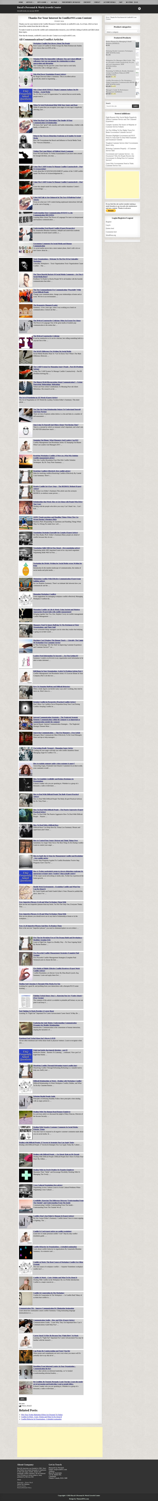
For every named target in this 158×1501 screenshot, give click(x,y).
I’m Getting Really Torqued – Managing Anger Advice (53, 748)
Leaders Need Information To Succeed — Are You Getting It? (55, 656)
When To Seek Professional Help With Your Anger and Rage (55, 105)
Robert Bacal (60, 21)
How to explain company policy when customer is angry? (54, 763)
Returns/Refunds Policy (24, 1488)
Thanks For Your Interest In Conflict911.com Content (60, 18)
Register (108, 222)
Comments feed (111, 232)
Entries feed (110, 228)
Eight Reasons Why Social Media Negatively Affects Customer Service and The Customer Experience (121, 119)
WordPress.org (111, 235)
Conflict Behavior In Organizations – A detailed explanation (55, 1247)
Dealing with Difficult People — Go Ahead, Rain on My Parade (56, 1154)
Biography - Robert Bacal (25, 1482)
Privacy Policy (21, 1486)
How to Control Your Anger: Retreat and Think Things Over (55, 840)
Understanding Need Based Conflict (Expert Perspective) (54, 228)
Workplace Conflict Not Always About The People (51, 43)
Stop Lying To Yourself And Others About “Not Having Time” (56, 425)
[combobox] (122, 31)
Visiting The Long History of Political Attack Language (53, 151)
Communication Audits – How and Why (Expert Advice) (53, 1320)
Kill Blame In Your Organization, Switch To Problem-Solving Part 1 (58, 671)
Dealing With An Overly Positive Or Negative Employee (53, 1170)
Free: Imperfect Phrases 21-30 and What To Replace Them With (42, 914)
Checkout (87, 2)
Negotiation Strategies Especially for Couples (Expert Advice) (55, 532)
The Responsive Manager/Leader (45, 305)
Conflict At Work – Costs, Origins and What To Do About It (55, 1277)
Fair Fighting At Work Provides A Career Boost (36, 1011)
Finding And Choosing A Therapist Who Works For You (39, 984)
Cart (120, 2)
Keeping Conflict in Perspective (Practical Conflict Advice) (54, 702)
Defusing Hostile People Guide (44, 1096)
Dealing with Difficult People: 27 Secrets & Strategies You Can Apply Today (46, 1142)
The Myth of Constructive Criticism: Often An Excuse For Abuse (57, 320)
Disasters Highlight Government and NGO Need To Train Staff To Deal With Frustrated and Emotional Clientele (121, 138)
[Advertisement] (60, 1442)
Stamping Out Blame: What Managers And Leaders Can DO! (55, 440)
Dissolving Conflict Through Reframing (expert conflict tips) (55, 1065)
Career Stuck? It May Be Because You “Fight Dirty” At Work (55, 1335)
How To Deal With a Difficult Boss (45, 825)
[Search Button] (139, 8)
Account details (110, 2)
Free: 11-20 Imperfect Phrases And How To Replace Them (40, 926)
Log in (108, 225)
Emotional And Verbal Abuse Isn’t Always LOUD (37, 1038)
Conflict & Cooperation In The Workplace (48, 1293)
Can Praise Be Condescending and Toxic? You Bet (51, 1351)
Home (21, 2)
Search (108, 103)
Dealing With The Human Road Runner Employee (51, 1112)
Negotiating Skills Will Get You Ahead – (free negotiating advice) (56, 548)
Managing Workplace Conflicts (44, 594)
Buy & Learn (42, 2)
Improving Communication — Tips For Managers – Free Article (56, 733)
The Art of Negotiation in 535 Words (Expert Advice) (38, 397)
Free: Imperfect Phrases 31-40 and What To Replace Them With (42, 902)
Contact (97, 2)
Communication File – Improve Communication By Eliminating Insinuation (46, 1308)
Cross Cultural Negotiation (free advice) (47, 1185)
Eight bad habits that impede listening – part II (50, 1050)
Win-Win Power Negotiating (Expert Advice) (49, 74)
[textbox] (122, 32)
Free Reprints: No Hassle (71, 2)
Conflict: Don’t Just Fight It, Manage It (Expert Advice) (53, 1216)
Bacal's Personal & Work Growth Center (39, 7)
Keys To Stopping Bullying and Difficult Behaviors (51, 686)
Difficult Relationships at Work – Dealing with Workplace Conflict (57, 1081)
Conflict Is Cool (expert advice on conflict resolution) (52, 1231)
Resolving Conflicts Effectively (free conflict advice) (51, 471)
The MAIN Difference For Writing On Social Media (52, 351)
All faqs (54, 2)
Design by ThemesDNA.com (79, 1499)
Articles (29, 2)
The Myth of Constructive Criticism (46, 336)
